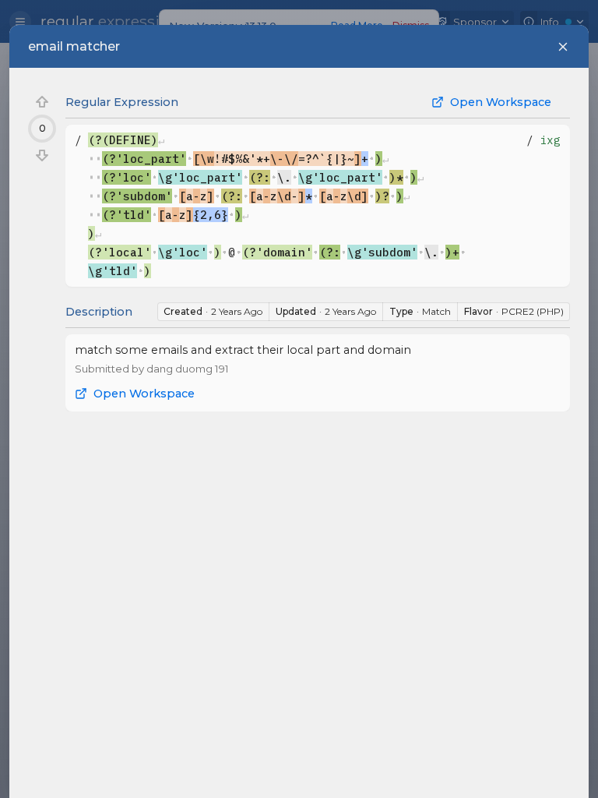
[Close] (563, 46)
